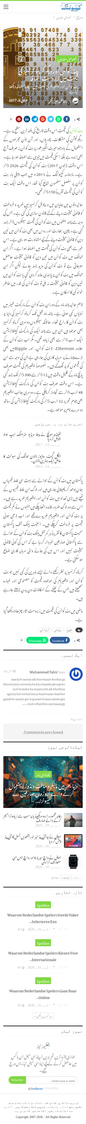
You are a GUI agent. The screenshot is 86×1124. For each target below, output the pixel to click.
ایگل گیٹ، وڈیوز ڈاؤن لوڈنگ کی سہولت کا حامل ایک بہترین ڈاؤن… (32, 457)
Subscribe (17, 1080)
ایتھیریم (69, 630)
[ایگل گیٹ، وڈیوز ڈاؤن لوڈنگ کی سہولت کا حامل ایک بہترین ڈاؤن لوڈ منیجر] (73, 460)
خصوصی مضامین (67, 58)
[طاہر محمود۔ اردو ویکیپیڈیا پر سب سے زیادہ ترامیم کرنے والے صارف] (73, 820)
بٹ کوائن (76, 130)
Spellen (43, 904)
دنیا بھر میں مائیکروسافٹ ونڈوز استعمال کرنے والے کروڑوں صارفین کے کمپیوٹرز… (43, 792)
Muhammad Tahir (44, 671)
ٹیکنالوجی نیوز (43, 774)
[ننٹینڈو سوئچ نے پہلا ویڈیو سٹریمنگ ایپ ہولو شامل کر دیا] (73, 438)
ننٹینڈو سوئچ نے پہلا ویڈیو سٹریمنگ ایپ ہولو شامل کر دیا (32, 435)
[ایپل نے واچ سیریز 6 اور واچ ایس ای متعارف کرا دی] (73, 862)
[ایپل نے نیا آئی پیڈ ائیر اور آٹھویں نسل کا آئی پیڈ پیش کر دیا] (73, 841)
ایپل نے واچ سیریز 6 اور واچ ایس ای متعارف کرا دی (37, 859)
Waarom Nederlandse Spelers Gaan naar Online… (43, 993)
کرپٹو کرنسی (44, 630)
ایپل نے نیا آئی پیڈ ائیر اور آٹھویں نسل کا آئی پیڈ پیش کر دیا (33, 838)
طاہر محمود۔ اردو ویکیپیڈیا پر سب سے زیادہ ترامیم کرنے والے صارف (32, 817)
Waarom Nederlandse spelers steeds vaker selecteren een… (43, 917)
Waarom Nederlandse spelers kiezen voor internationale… (43, 955)
